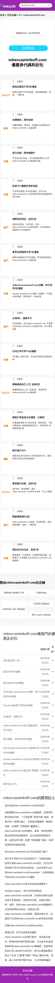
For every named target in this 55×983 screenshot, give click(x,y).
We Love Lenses (41, 614)
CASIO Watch (41, 603)
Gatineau (41, 592)
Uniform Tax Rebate (13, 609)
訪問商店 (28, 48)
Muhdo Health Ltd (14, 592)
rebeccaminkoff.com (34, 15)
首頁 (2, 15)
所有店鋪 (11, 15)
